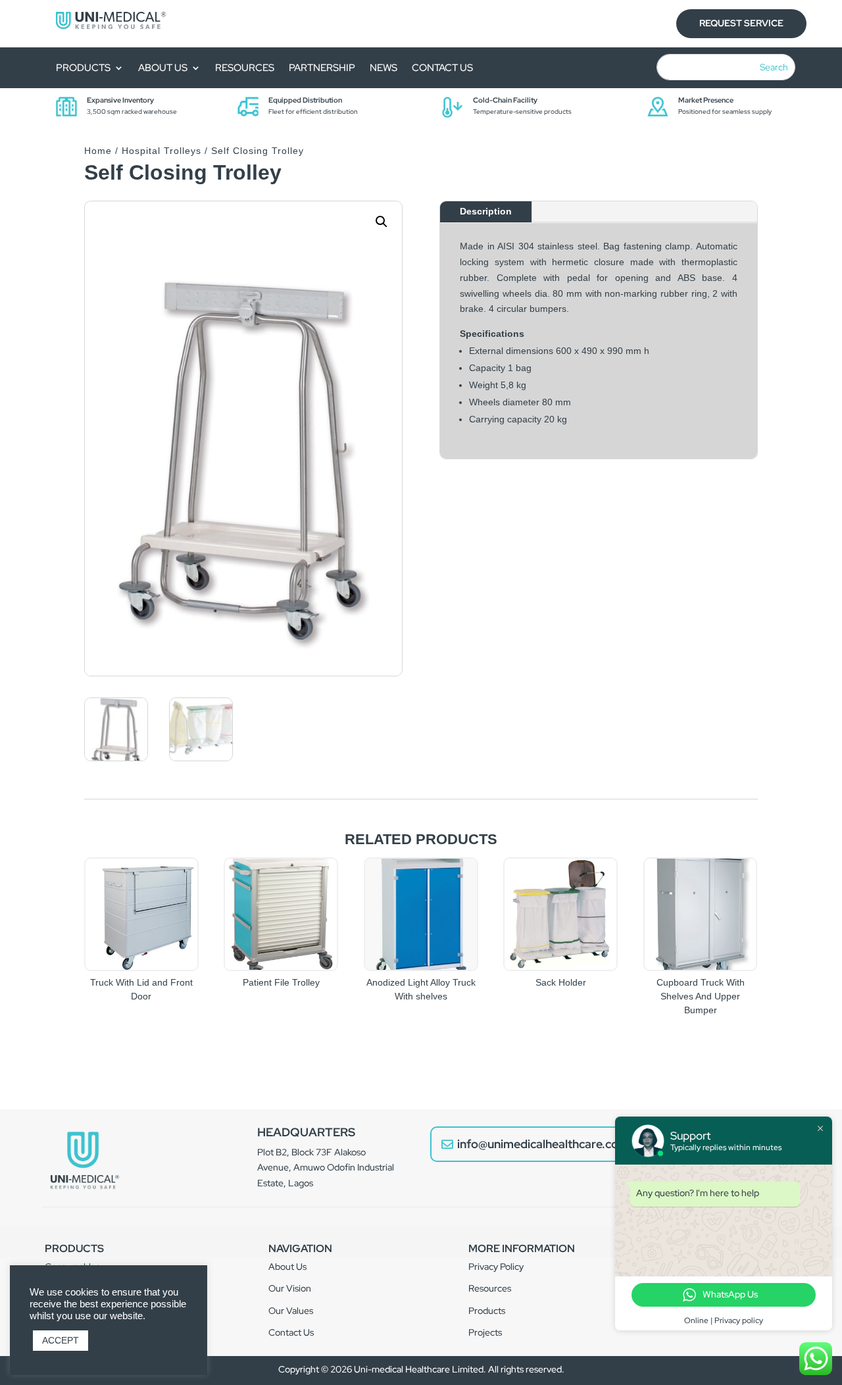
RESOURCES (244, 68)
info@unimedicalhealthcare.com (543, 1143)
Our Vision (289, 1288)
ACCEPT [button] (60, 1340)
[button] (381, 222)
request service (741, 23)
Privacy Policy (496, 1266)
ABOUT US (162, 68)
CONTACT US (442, 68)
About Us (287, 1266)
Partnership (322, 68)
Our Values (290, 1311)
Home (98, 150)
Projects (485, 1332)
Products (83, 68)
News (383, 68)
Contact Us (291, 1332)
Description (486, 211)
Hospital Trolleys (161, 150)
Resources (489, 1288)
